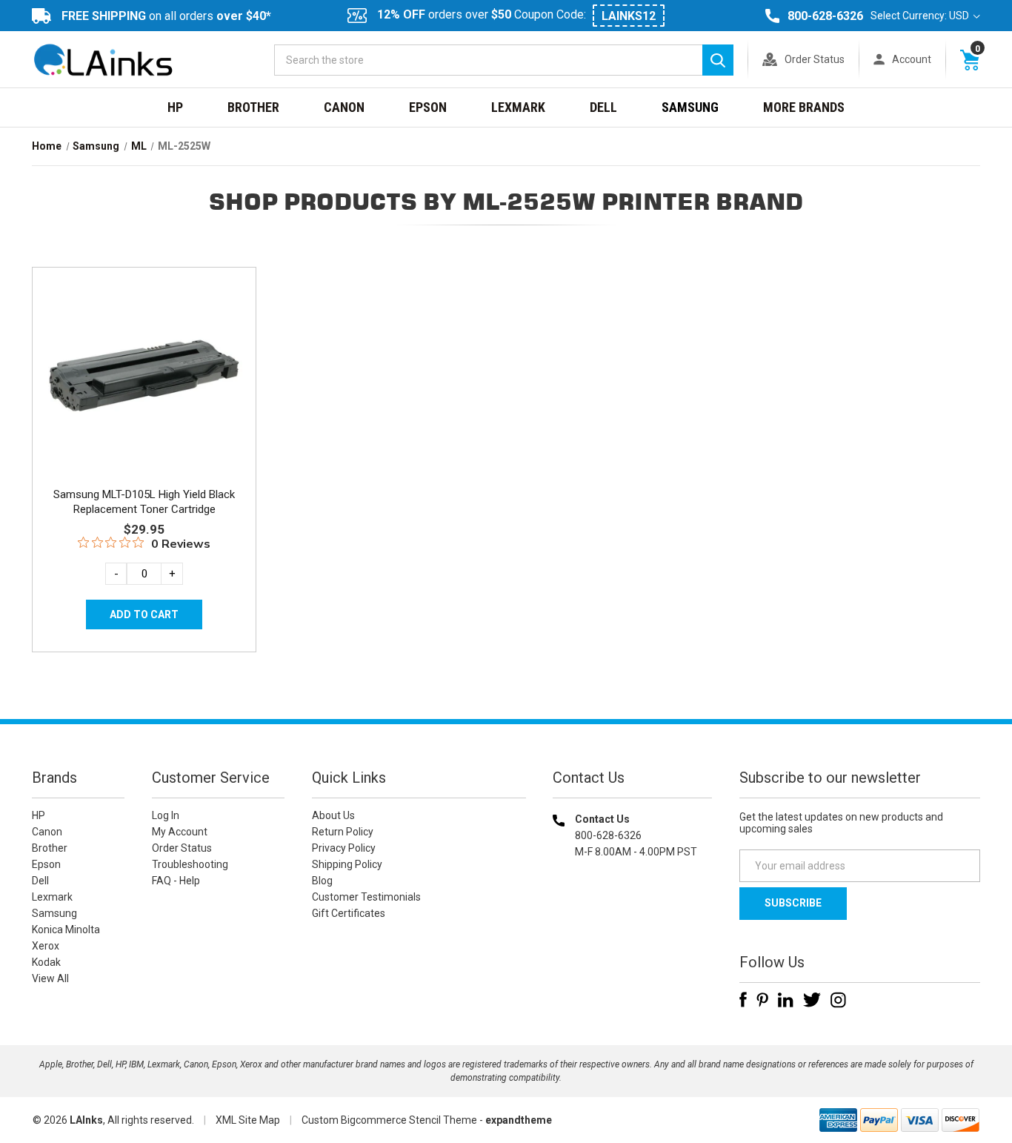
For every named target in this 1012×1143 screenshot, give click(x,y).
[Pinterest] (762, 1000)
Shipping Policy (347, 864)
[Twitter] (812, 1000)
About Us (333, 815)
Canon (344, 107)
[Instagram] (838, 1000)
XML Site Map (248, 1120)
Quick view (142, 358)
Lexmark (518, 107)
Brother (253, 107)
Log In (165, 815)
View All (50, 978)
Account (911, 59)
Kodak (46, 962)
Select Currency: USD (920, 15)
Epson (428, 107)
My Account (179, 832)
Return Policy (342, 832)
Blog (322, 881)
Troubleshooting (190, 864)
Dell (603, 107)
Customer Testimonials (366, 897)
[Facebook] (743, 1000)
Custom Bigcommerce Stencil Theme (389, 1120)
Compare (139, 391)
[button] (633, 947)
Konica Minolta (66, 929)
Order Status (815, 59)
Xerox (45, 946)
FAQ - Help (176, 881)
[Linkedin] (785, 1000)
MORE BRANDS (804, 107)
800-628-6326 (825, 16)
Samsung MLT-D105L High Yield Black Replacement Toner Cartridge (144, 502)
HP (175, 107)
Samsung (690, 107)
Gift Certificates (348, 913)
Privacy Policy (344, 848)
